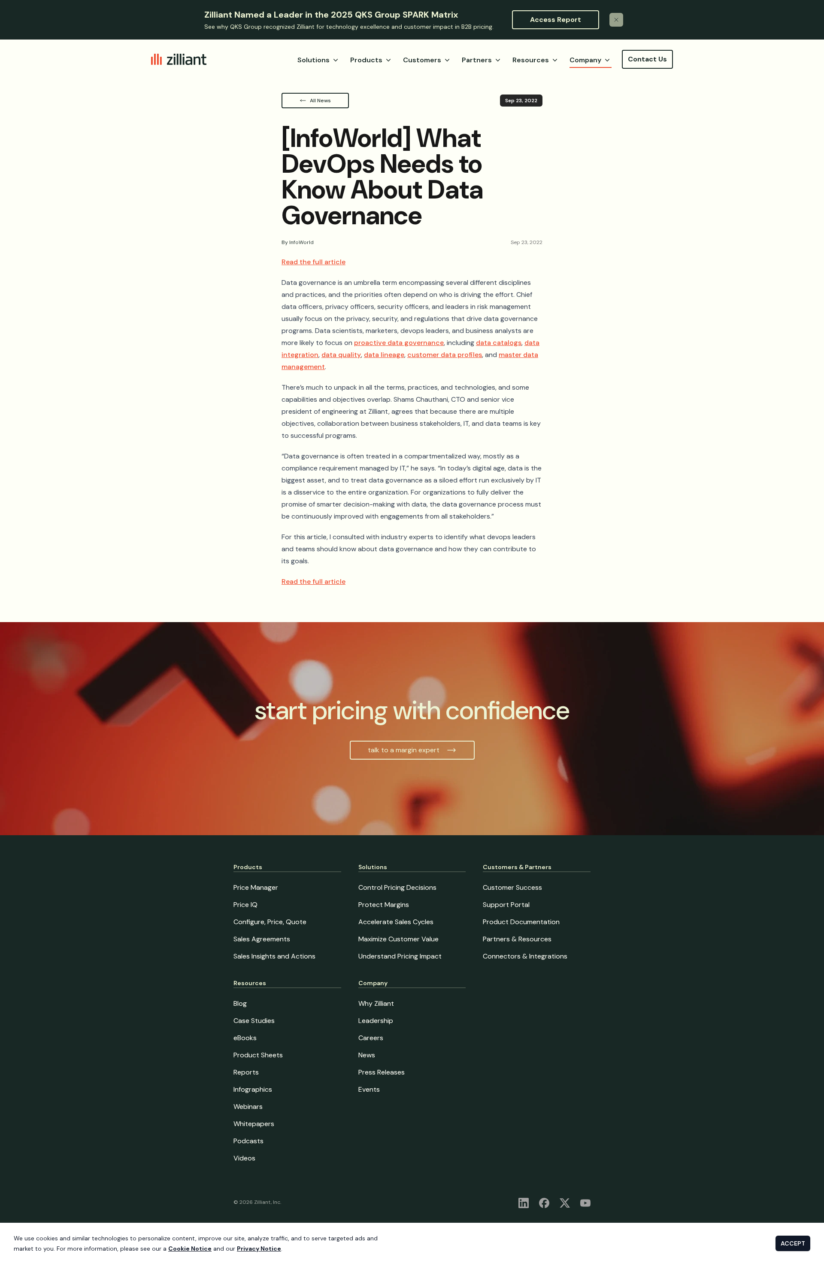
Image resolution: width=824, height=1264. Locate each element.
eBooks (245, 1037)
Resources (530, 59)
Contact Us (647, 59)
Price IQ (245, 904)
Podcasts (248, 1140)
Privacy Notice (259, 1248)
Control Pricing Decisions (397, 887)
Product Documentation (521, 921)
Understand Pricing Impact (400, 956)
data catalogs (498, 342)
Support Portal (506, 904)
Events (369, 1089)
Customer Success (512, 887)
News (366, 1054)
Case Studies (254, 1020)
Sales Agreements (261, 938)
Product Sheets (258, 1054)
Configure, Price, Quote (269, 921)
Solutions (313, 59)
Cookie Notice (190, 1248)
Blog (240, 1003)
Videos (244, 1158)
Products (366, 59)
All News (320, 100)
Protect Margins (383, 904)
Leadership (375, 1020)
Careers (370, 1037)
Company (585, 59)
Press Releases (381, 1072)
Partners (477, 59)
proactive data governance (399, 342)
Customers (422, 59)
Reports (246, 1072)
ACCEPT (793, 1243)
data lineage (384, 354)
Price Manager (255, 887)
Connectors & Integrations (525, 956)
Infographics (252, 1089)
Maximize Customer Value (398, 938)
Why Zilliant (376, 1003)
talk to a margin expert (403, 749)
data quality (341, 354)
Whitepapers (253, 1123)
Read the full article (313, 261)
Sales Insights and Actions (274, 956)
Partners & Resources (517, 938)
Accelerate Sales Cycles (395, 921)
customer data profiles (444, 354)
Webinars (248, 1106)
